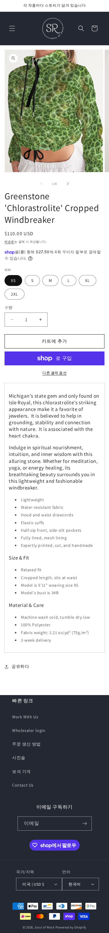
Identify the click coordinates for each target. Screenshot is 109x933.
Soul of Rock (44, 927)
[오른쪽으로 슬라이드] (67, 183)
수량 (9, 307)
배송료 (9, 242)
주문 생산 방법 (26, 744)
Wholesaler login (28, 730)
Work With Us (25, 717)
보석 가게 (21, 771)
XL (87, 280)
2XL (14, 294)
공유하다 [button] (20, 666)
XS (13, 280)
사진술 (18, 757)
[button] (12, 28)
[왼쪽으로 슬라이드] (41, 183)
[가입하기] (84, 823)
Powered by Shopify (71, 927)
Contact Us (23, 785)
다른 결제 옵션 (54, 372)
